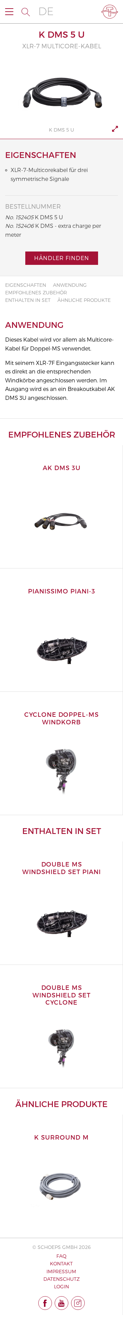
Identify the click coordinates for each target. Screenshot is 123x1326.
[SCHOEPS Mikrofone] (109, 11)
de (46, 11)
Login (61, 1286)
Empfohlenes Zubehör (36, 292)
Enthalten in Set (28, 300)
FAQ (61, 1256)
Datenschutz (61, 1279)
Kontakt (61, 1263)
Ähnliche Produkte (84, 300)
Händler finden (61, 258)
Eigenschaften (25, 285)
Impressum (61, 1271)
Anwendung (70, 285)
